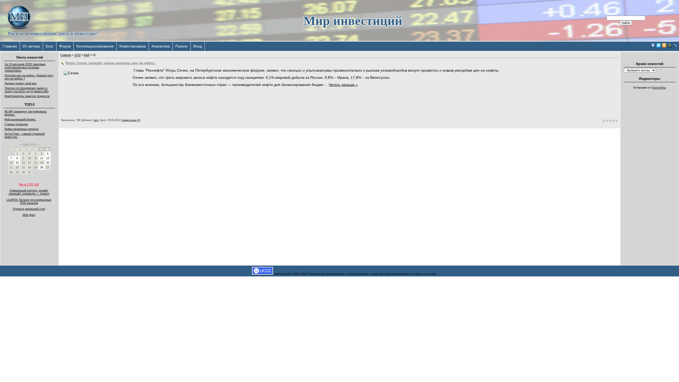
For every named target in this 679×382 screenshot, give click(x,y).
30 (23, 172)
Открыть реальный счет (29, 208)
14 (11, 162)
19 (41, 162)
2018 (77, 55)
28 (11, 172)
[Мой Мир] (670, 45)
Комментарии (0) (131, 120)
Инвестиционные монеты (22, 129)
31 (29, 172)
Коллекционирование (95, 46)
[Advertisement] (649, 171)
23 (23, 167)
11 (35, 158)
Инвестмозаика (132, 46)
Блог (50, 46)
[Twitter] (658, 45)
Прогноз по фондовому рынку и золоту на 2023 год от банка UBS (27, 89)
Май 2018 (29, 144)
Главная (10, 46)
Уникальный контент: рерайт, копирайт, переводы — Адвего (29, 192)
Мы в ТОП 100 (29, 184)
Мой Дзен (29, 214)
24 (29, 167)
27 (47, 167)
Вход (197, 46)
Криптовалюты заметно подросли (27, 96)
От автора (31, 46)
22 (17, 167)
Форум (65, 46)
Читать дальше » (343, 85)
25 (35, 167)
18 (35, 162)
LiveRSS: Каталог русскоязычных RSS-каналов (28, 201)
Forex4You (659, 87)
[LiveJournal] (675, 45)
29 (17, 172)
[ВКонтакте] (653, 45)
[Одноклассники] (664, 45)
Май (86, 55)
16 (23, 162)
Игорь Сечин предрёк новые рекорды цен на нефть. (111, 63)
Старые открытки (16, 124)
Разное (181, 46)
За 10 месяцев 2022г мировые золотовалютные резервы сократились (25, 67)
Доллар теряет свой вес (21, 83)
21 (11, 167)
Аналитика (160, 46)
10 (29, 158)
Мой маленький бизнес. (20, 119)
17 (29, 162)
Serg (95, 120)
